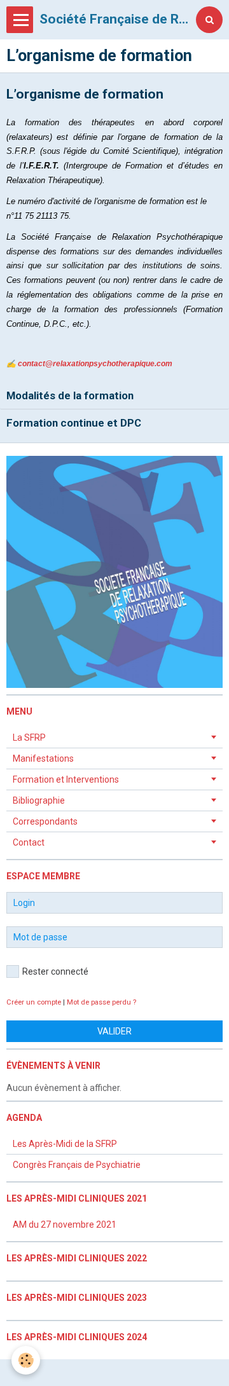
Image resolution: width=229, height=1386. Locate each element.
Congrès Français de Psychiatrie (77, 1165)
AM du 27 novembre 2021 (64, 1224)
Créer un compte (33, 1002)
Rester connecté (55, 971)
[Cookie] (25, 1360)
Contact (29, 842)
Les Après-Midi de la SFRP (65, 1144)
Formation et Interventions (66, 779)
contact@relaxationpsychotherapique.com (95, 363)
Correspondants (45, 821)
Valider (114, 1031)
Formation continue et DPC (73, 422)
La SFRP (29, 737)
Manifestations (43, 758)
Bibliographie (39, 800)
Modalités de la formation (70, 395)
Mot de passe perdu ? (101, 1002)
